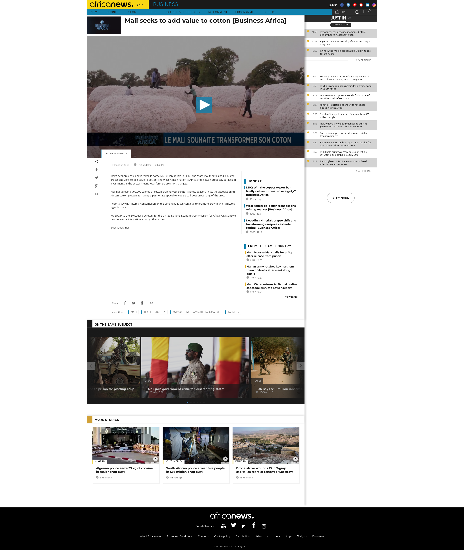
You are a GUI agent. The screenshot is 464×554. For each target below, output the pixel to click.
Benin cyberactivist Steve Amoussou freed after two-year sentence (343, 163)
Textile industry (155, 312)
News (95, 12)
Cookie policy (222, 536)
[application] (195, 97)
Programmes (245, 12)
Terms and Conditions (179, 536)
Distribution (243, 536)
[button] (204, 105)
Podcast (270, 12)
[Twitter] (234, 526)
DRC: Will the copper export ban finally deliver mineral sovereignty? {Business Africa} (271, 191)
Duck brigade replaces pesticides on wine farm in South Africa (346, 87)
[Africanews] (110, 3)
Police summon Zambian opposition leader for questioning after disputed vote (345, 144)
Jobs (277, 536)
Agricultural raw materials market (197, 312)
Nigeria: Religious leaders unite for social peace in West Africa (342, 106)
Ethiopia (240, 461)
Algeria (100, 461)
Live (343, 12)
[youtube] (224, 526)
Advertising (262, 536)
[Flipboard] (244, 526)
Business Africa (116, 153)
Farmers (233, 312)
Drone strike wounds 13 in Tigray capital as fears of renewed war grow (264, 470)
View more (341, 197)
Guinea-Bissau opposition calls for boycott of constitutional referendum (345, 97)
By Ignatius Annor (120, 165)
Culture (152, 12)
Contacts (203, 536)
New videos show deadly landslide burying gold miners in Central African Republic (343, 125)
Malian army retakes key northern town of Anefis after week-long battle (270, 270)
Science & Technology (183, 12)
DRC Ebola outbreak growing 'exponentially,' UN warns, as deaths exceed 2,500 (344, 153)
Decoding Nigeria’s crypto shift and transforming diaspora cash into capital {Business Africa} (271, 224)
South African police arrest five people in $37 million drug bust (344, 116)
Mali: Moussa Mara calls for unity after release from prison (269, 254)
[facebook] (254, 526)
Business (113, 12)
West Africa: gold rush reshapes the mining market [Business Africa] (271, 207)
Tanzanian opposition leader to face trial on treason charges (344, 134)
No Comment (217, 12)
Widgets (302, 536)
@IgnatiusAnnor (120, 227)
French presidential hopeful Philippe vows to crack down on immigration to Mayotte (344, 78)
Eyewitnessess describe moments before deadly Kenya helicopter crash (343, 33)
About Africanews (150, 536)
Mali (134, 312)
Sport (133, 12)
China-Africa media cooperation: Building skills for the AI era (345, 52)
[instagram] (264, 526)
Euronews (318, 536)
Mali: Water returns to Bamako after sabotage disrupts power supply (271, 286)
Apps (289, 536)
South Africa (174, 461)
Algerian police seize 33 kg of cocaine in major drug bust (345, 43)
